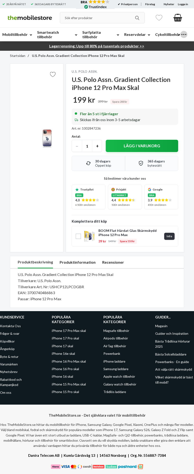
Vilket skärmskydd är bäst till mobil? (174, 379)
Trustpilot (87, 189)
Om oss (5, 392)
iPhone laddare (114, 361)
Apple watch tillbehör (119, 377)
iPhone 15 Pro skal (65, 392)
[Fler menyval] (183, 34)
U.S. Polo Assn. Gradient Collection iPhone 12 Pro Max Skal (77, 56)
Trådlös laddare (114, 392)
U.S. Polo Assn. (85, 71)
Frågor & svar (9, 334)
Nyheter (169, 4)
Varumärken (9, 364)
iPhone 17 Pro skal (65, 338)
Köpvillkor (7, 341)
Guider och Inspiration (171, 334)
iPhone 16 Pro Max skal (69, 361)
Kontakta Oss (10, 326)
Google (158, 189)
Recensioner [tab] (113, 262)
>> (96, 46)
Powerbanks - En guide (172, 362)
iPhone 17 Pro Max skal (69, 331)
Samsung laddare (115, 369)
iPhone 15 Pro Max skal (69, 384)
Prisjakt (121, 189)
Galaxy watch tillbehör (119, 384)
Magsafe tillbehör (116, 331)
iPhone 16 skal (62, 377)
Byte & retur (9, 357)
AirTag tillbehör (114, 346)
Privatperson (129, 4)
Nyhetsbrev (9, 372)
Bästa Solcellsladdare (170, 354)
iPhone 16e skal (63, 353)
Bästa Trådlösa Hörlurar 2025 (172, 343)
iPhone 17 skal (62, 346)
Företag (150, 4)
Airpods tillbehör (115, 338)
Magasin (161, 326)
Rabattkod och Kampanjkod (11, 382)
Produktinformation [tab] (78, 262)
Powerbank (111, 353)
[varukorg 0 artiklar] (177, 17)
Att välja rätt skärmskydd (173, 370)
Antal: (76, 136)
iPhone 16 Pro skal (65, 369)
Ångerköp (7, 349)
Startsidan (17, 56)
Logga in (183, 4)
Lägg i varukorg (142, 145)
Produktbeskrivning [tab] (35, 262)
